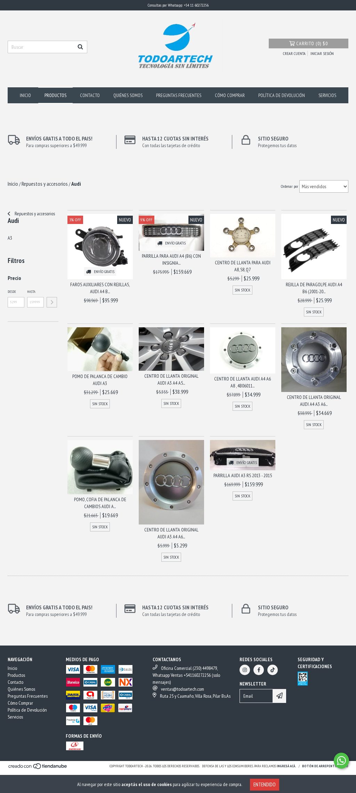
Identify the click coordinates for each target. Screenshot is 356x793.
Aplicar (52, 302)
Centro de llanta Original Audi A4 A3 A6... (314, 400)
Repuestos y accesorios (34, 213)
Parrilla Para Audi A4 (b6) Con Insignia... (171, 259)
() (312, 43)
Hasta (31, 291)
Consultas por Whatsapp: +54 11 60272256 (178, 5)
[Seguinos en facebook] (258, 670)
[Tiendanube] (38, 768)
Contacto (90, 95)
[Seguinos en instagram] (245, 670)
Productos (55, 95)
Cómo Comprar (230, 95)
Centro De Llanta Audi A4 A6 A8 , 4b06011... (242, 382)
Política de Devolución (281, 95)
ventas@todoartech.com (182, 689)
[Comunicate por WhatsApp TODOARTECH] (341, 761)
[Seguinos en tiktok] (272, 670)
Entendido (264, 784)
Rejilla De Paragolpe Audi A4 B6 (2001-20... (314, 288)
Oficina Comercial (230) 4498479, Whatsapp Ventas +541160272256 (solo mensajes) (186, 675)
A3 (10, 238)
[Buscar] (80, 47)
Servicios (327, 95)
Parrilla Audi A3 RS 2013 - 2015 (242, 475)
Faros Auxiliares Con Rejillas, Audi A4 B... (100, 288)
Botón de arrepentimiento (325, 766)
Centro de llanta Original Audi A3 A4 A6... (171, 533)
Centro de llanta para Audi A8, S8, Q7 (242, 266)
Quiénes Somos (128, 95)
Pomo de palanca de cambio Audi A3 (100, 379)
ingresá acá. (286, 766)
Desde (12, 291)
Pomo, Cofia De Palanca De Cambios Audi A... (100, 503)
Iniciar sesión (322, 53)
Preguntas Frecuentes (178, 95)
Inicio (25, 95)
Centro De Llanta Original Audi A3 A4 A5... (171, 379)
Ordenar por (289, 186)
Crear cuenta (294, 53)
